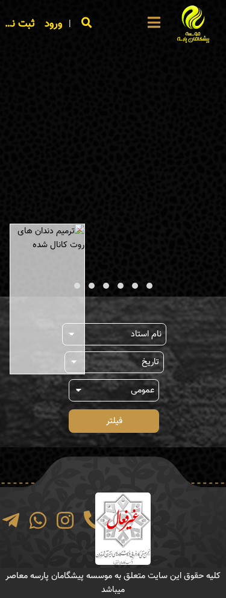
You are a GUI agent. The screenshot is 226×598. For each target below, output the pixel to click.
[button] (149, 286)
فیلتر (114, 421)
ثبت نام (18, 24)
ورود (53, 24)
